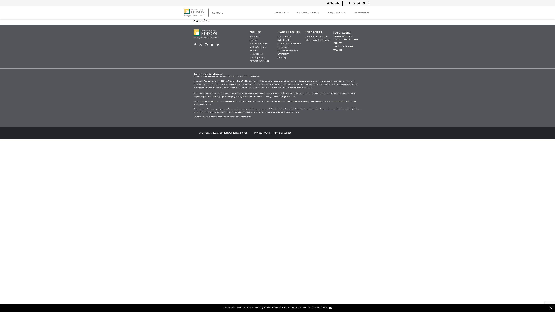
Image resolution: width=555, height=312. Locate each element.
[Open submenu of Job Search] (368, 12)
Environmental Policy (288, 50)
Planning (282, 57)
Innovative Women (259, 43)
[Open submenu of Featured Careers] (318, 12)
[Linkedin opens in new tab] (369, 3)
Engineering (283, 53)
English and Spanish (209, 96)
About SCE (255, 36)
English (242, 96)
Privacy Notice (262, 132)
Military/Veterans (258, 46)
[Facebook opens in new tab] (349, 3)
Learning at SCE (257, 57)
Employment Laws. (287, 96)
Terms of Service (282, 132)
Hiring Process (256, 53)
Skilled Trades (284, 40)
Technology (283, 46)
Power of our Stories (259, 60)
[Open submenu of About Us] (287, 12)
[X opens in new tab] (354, 3)
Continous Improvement (289, 43)
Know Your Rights (290, 93)
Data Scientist (284, 36)
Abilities (253, 40)
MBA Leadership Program (317, 40)
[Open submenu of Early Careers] (344, 12)
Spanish (252, 96)
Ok (330, 307)
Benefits (253, 50)
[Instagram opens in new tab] (359, 3)
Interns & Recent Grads (316, 36)
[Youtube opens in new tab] (364, 3)
